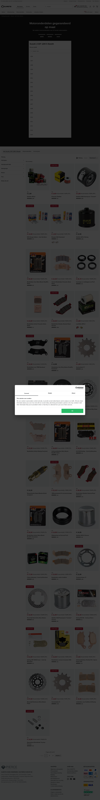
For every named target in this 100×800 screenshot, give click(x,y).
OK (72, 411)
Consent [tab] (26, 393)
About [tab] (73, 393)
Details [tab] (50, 393)
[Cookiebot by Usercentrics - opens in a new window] (76, 388)
